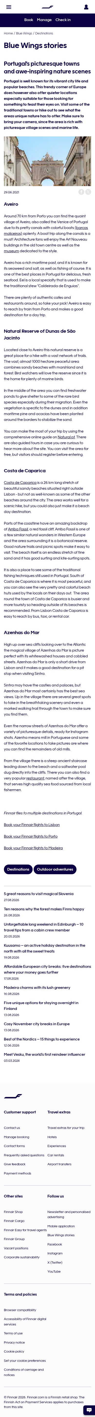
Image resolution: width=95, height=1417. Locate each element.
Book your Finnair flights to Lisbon (32, 825)
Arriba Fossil (18, 529)
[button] (9, 7)
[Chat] (89, 1410)
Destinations (44, 33)
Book (28, 20)
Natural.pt (66, 437)
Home (8, 33)
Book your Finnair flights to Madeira (33, 848)
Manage (44, 20)
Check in (63, 20)
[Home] (47, 7)
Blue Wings (24, 33)
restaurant (35, 778)
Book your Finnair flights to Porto (30, 836)
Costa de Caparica (20, 482)
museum (11, 251)
